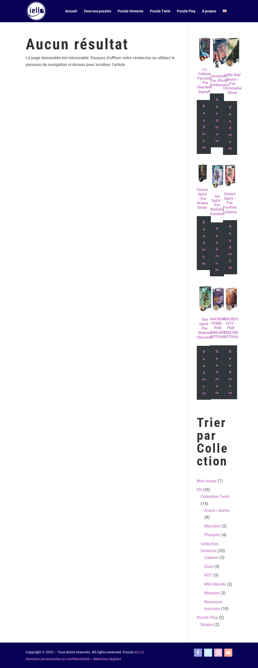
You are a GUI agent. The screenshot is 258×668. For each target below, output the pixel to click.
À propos (209, 11)
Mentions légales (107, 659)
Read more (203, 127)
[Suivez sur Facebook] (198, 653)
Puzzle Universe (130, 11)
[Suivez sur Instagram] (218, 653)
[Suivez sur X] (208, 653)
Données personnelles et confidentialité (58, 659)
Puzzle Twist (160, 11)
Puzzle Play (186, 11)
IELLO (139, 652)
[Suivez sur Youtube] (228, 653)
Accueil (71, 11)
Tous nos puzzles (97, 11)
